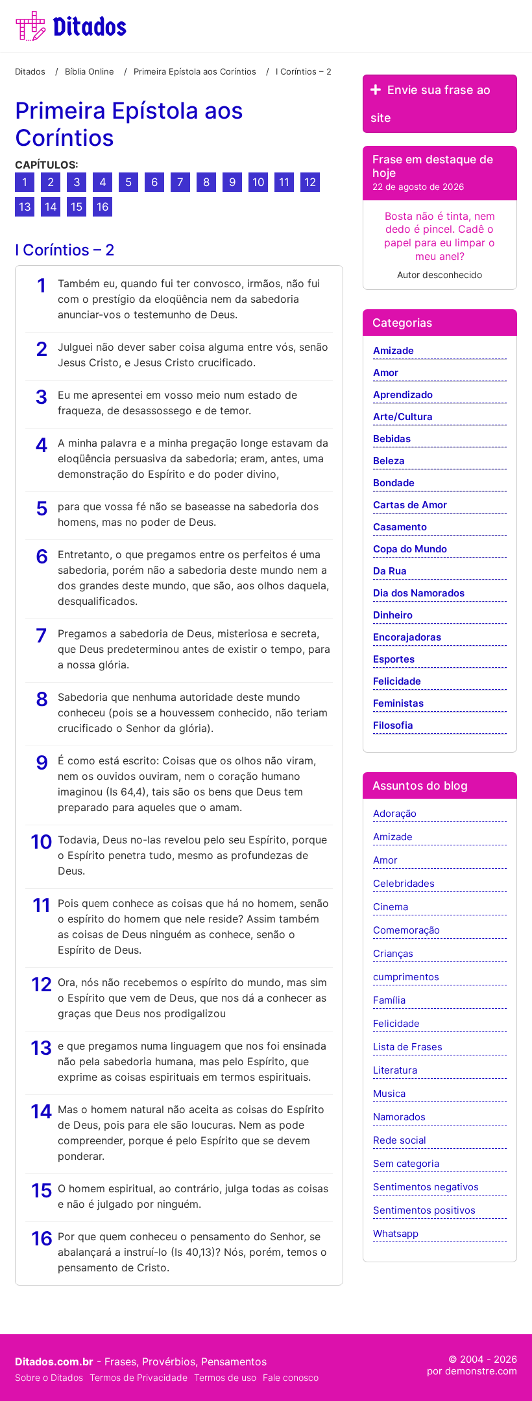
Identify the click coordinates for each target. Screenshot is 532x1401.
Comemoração (406, 930)
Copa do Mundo (410, 549)
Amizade (393, 351)
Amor (385, 373)
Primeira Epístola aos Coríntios (129, 124)
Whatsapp (395, 1234)
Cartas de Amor (410, 505)
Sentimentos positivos (424, 1210)
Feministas (398, 703)
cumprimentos (406, 977)
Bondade (394, 483)
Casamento (400, 527)
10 (258, 182)
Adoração (395, 813)
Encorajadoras (407, 637)
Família (389, 1000)
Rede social (399, 1140)
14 (51, 206)
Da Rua (390, 571)
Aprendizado (403, 395)
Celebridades (404, 883)
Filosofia (393, 725)
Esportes (394, 659)
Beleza (389, 461)
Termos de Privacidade (138, 1377)
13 (25, 206)
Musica (389, 1094)
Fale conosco (291, 1377)
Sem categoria (406, 1164)
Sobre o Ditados (49, 1377)
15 (76, 206)
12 (310, 182)
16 (103, 206)
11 (284, 182)
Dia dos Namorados (419, 593)
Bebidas (392, 439)
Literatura (395, 1070)
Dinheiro (393, 615)
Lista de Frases (407, 1047)
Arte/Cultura (403, 417)
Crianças (393, 954)
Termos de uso (225, 1377)
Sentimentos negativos (426, 1187)
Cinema (390, 907)
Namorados (399, 1117)
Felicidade (397, 681)
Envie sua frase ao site (430, 103)
